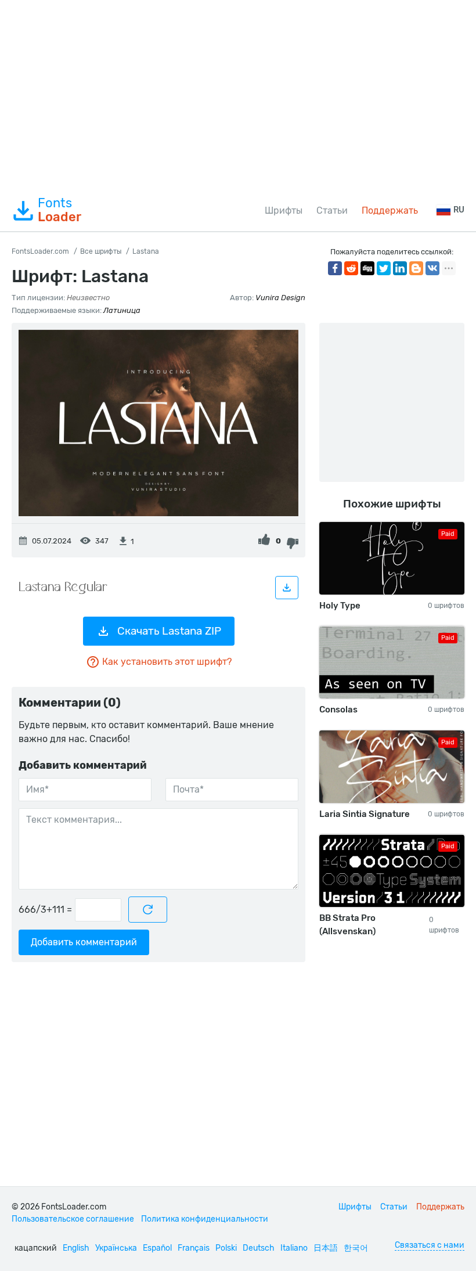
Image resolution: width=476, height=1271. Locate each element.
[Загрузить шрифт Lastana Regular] (286, 587)
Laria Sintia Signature (364, 814)
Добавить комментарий (84, 942)
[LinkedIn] (400, 268)
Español (157, 1248)
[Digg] (367, 268)
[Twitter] (384, 268)
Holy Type (339, 605)
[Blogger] (416, 268)
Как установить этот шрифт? (167, 661)
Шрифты (283, 210)
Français (194, 1248)
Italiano (294, 1248)
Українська (116, 1248)
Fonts (59, 210)
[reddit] (351, 268)
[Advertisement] (238, 95)
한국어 (356, 1248)
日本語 (325, 1248)
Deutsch (259, 1248)
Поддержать (390, 210)
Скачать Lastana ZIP (169, 631)
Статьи (332, 210)
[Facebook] (335, 268)
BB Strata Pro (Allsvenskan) (347, 925)
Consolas (338, 709)
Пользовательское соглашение (73, 1219)
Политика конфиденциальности (204, 1219)
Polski (226, 1248)
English (76, 1248)
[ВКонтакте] (432, 268)
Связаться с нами (429, 1245)
